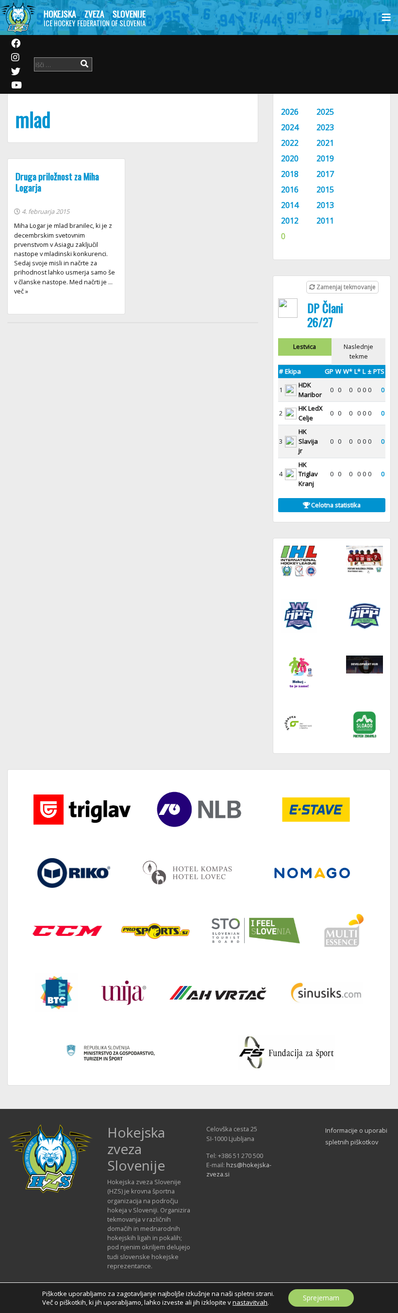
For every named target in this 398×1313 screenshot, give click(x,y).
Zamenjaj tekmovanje (345, 287)
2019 (325, 158)
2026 (289, 111)
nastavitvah (249, 1302)
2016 (289, 189)
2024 (289, 127)
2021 (325, 143)
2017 (325, 174)
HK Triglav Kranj (308, 474)
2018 (289, 174)
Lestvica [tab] (304, 346)
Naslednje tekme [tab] (358, 351)
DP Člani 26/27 (325, 314)
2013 (325, 205)
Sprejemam (321, 1297)
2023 (325, 127)
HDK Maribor (310, 389)
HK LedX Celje (310, 413)
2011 (325, 220)
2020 (289, 158)
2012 (289, 220)
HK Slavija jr (308, 441)
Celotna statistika (335, 505)
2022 (289, 143)
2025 (325, 111)
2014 (289, 205)
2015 (325, 189)
